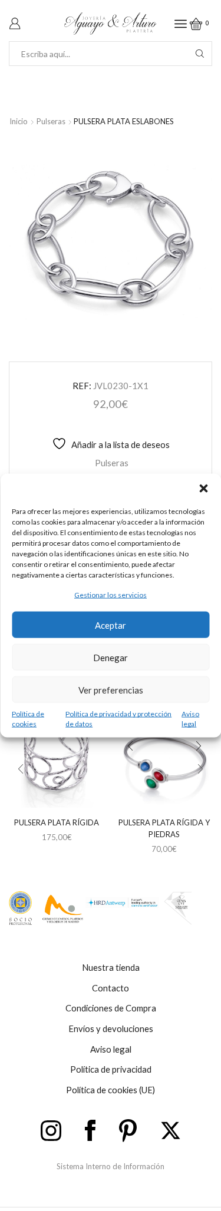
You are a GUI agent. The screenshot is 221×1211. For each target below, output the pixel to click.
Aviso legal (190, 718)
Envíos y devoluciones (110, 1028)
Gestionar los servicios (110, 594)
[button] (203, 488)
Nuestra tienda (111, 967)
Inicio (18, 121)
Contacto (110, 988)
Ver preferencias (110, 689)
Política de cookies (28, 718)
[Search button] (200, 53)
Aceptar (110, 624)
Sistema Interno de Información (110, 1166)
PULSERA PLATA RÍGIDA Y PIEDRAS (164, 828)
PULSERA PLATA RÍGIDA (56, 822)
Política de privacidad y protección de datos (118, 718)
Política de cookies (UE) (110, 1089)
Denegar (110, 657)
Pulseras (51, 121)
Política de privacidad (110, 1069)
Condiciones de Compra (110, 1008)
